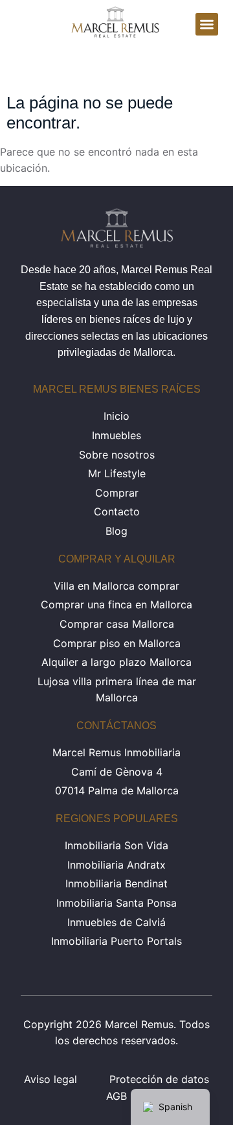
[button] (206, 24)
